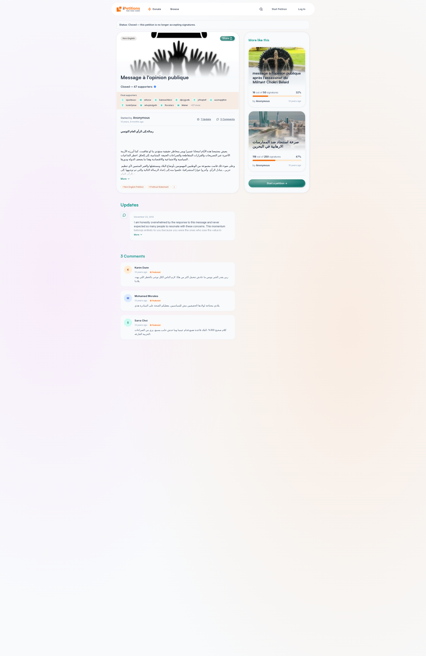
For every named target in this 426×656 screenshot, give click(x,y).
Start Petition (279, 9)
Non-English (129, 38)
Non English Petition (133, 187)
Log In (301, 9)
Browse (174, 9)
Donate (157, 9)
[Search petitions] (261, 9)
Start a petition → (277, 183)
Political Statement (159, 187)
